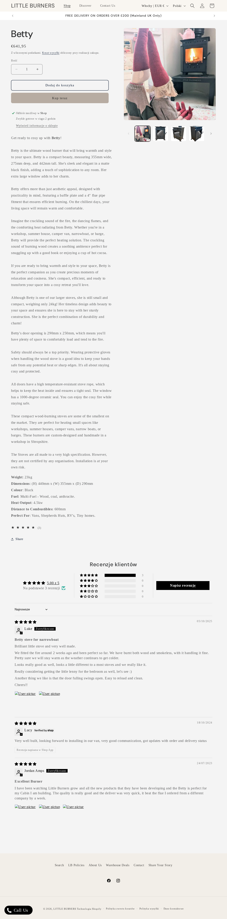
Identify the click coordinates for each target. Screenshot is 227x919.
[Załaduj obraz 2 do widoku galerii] (160, 134)
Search (59, 865)
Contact (139, 865)
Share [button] (19, 539)
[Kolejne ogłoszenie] (214, 16)
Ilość (14, 60)
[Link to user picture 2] (49, 701)
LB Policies (76, 865)
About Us (95, 865)
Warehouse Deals (117, 865)
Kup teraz (60, 98)
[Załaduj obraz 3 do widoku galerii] (178, 134)
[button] (68, 5)
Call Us (20, 910)
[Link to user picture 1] (25, 701)
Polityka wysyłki (149, 908)
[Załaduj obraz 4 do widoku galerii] (197, 134)
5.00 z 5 (53, 583)
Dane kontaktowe (174, 908)
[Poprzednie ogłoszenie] (13, 16)
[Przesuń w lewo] (128, 133)
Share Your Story (160, 865)
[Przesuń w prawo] (211, 133)
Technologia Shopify (89, 908)
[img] (26, 622)
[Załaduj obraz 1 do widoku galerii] (142, 134)
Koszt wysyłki (50, 52)
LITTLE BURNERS (64, 908)
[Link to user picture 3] (73, 815)
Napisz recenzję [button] (183, 585)
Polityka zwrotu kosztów (120, 908)
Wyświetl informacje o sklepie (37, 125)
